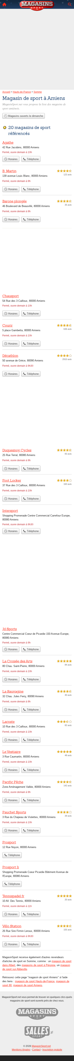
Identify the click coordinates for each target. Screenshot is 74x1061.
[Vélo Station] (37, 931)
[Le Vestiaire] (37, 757)
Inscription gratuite (52, 1049)
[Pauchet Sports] (37, 817)
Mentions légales (21, 1049)
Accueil (4, 4)
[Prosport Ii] (37, 872)
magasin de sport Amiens (27, 985)
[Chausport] (37, 301)
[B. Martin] (37, 176)
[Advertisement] (37, 43)
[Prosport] (37, 845)
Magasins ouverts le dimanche (25, 115)
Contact (36, 1049)
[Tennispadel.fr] (37, 901)
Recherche (69, 4)
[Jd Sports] (37, 635)
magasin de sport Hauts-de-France (34, 981)
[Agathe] (37, 147)
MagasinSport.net (41, 1046)
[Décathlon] (37, 361)
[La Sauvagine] (37, 696)
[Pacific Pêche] (37, 787)
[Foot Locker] (37, 485)
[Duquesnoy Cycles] (37, 455)
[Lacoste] (37, 727)
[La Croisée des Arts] (37, 666)
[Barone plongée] (37, 206)
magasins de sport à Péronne (38, 965)
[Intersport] (37, 517)
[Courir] (37, 330)
